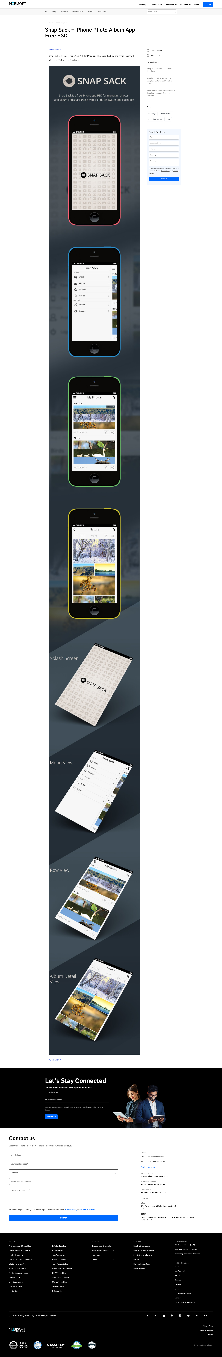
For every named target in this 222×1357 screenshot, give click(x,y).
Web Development (16, 1282)
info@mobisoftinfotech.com (153, 1184)
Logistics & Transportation (143, 1250)
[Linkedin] (164, 1315)
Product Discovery (16, 1255)
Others (94, 1259)
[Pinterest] (172, 1315)
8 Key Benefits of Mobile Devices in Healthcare (161, 70)
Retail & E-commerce (141, 1246)
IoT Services (13, 1291)
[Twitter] (155, 1316)
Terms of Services (206, 1330)
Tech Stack (179, 1280)
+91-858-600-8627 (186, 1249)
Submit (164, 179)
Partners (178, 1275)
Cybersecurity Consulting (62, 1268)
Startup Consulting (59, 1282)
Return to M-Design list (58, 23)
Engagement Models (183, 1293)
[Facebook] (147, 1315)
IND (153, 1161)
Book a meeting (148, 1167)
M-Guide (102, 12)
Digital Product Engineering (19, 1250)
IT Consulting (57, 1291)
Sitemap (210, 1335)
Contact (208, 4)
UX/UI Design (57, 1250)
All (46, 12)
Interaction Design (155, 119)
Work (196, 5)
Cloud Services (15, 1277)
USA (152, 1157)
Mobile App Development (18, 1273)
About (177, 1266)
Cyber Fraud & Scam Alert (185, 1302)
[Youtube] (205, 1315)
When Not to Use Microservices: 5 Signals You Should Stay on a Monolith (161, 93)
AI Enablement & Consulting (20, 1246)
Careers (178, 1284)
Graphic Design (165, 114)
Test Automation (58, 1255)
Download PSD (55, 50)
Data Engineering (59, 1246)
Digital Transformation (17, 1264)
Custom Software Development (21, 1259)
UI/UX (168, 119)
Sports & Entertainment (142, 1255)
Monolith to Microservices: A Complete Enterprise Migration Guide (159, 80)
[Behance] (197, 1315)
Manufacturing (139, 1268)
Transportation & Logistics (101, 1246)
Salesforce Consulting (60, 1277)
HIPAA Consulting (59, 1273)
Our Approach (180, 1271)
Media (91, 12)
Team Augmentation (60, 1264)
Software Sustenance (17, 1268)
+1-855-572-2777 (185, 1245)
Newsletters (77, 12)
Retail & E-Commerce (100, 1250)
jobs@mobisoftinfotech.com (153, 1192)
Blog (54, 12)
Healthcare (96, 1255)
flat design (152, 114)
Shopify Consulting (59, 1286)
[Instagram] (180, 1315)
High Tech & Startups (141, 1264)
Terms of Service (88, 1210)
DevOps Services (15, 1286)
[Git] (188, 1316)
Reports (64, 12)
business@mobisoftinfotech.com (155, 1176)
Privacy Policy (165, 171)
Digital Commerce (59, 1259)
